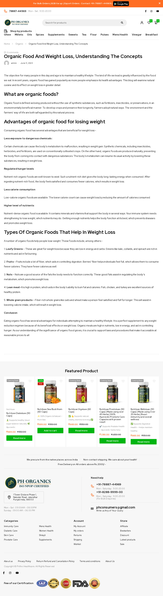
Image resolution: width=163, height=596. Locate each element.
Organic (19, 44)
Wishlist (77, 544)
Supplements (45, 539)
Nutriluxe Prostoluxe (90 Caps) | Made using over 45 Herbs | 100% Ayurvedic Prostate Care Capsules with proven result (112, 415)
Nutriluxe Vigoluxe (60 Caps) (79, 410)
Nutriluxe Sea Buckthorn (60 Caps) (49, 410)
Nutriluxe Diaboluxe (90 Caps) (18, 414)
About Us (110, 561)
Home (7, 44)
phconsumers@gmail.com (115, 507)
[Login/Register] (141, 22)
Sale (122, 544)
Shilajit (42, 535)
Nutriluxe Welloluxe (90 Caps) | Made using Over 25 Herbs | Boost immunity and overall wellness (143, 414)
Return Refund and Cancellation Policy (55, 561)
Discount (124, 535)
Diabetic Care (11, 530)
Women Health (46, 530)
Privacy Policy (24, 561)
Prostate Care (11, 539)
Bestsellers (125, 530)
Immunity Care (11, 526)
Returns (78, 535)
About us (8, 561)
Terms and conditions (90, 561)
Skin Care (9, 535)
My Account (79, 526)
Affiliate (124, 526)
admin (14, 63)
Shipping (78, 539)
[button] (50, 430)
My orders (78, 530)
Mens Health (45, 526)
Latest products (127, 539)
